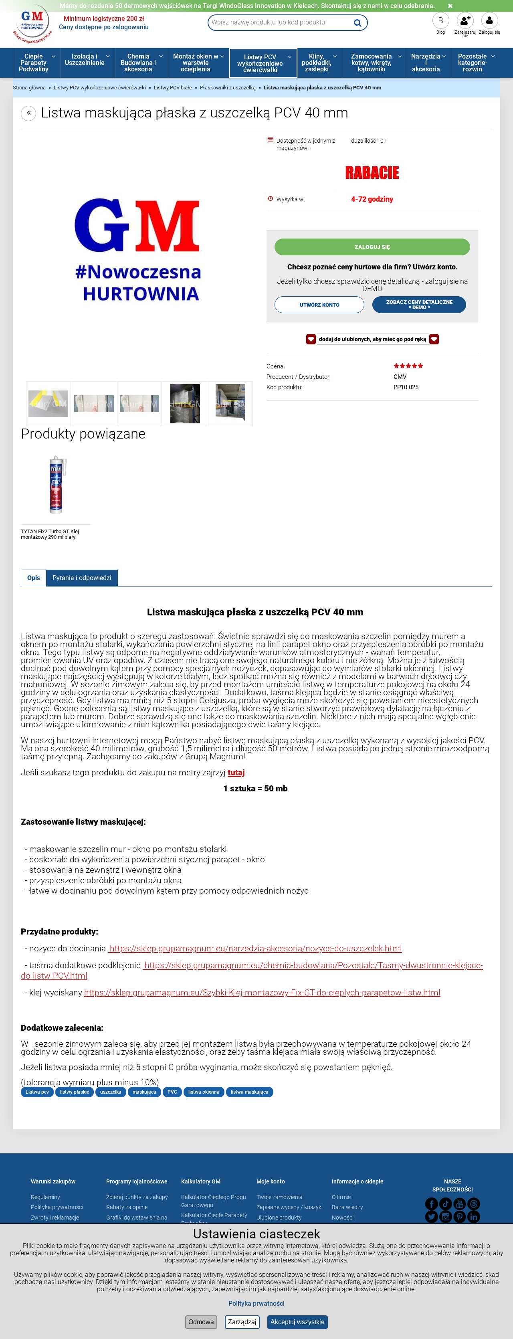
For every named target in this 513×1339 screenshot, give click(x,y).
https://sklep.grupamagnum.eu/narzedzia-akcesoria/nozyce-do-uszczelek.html (255, 948)
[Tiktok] (445, 1203)
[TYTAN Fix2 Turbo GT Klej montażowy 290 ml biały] (56, 485)
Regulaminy (45, 1197)
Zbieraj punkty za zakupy (137, 1197)
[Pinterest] (459, 1216)
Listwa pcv (37, 1092)
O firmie (341, 1197)
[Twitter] (431, 1216)
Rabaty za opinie (126, 1207)
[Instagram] (445, 1216)
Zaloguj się (489, 32)
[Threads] (473, 1203)
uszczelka (110, 1092)
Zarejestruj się (465, 34)
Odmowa (201, 1322)
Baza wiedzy (347, 1207)
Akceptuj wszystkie (298, 1322)
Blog (440, 32)
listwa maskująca (250, 1092)
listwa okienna (204, 1092)
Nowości (342, 1217)
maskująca (144, 1092)
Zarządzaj (242, 1322)
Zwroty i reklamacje (55, 1217)
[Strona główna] (33, 22)
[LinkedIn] (473, 1216)
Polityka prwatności (256, 1303)
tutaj (236, 772)
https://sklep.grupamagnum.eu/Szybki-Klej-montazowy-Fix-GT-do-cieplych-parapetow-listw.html (262, 992)
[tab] (33, 577)
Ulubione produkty (279, 1217)
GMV (400, 376)
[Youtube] (459, 1203)
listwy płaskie (74, 1092)
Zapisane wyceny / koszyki (289, 1207)
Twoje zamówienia (279, 1197)
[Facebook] (431, 1203)
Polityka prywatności (57, 1207)
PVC (172, 1092)
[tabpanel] (256, 852)
